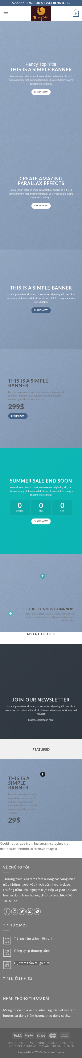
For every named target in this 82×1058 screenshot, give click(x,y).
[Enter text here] (42, 774)
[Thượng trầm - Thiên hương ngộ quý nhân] (41, 13)
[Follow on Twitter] (22, 911)
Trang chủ (16, 1043)
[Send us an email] (29, 911)
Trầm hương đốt (61, 1043)
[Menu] (5, 13)
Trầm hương (35, 1043)
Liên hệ (69, 1046)
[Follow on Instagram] (14, 911)
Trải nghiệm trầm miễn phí (33, 938)
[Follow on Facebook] (7, 911)
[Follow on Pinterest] (37, 911)
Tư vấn (44, 1046)
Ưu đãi (57, 1046)
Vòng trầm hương (22, 1046)
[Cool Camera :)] (10, 613)
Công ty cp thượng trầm (32, 950)
